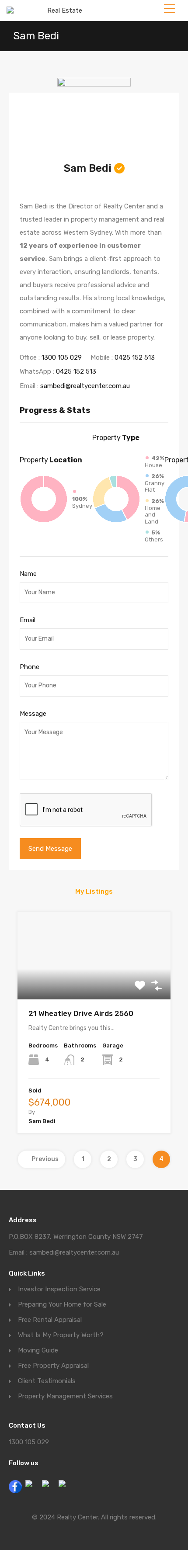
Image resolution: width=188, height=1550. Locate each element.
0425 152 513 (135, 357)
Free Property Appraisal (53, 1366)
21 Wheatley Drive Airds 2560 (80, 1013)
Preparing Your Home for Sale (62, 1304)
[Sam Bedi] (94, 114)
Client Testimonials (47, 1381)
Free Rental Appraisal (50, 1320)
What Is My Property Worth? (61, 1335)
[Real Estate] (61, 10)
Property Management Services (65, 1396)
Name (28, 574)
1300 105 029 (62, 357)
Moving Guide (38, 1350)
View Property (94, 981)
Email (27, 620)
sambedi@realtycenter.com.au (85, 386)
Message (33, 714)
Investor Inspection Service (59, 1289)
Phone (29, 667)
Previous (45, 1159)
